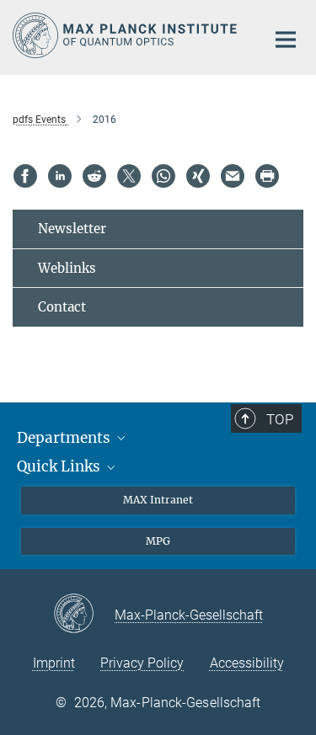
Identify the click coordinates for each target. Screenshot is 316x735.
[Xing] (198, 176)
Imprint (54, 663)
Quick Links (60, 466)
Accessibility (247, 663)
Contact (62, 307)
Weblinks (67, 268)
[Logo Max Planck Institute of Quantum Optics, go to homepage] (126, 35)
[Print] (267, 176)
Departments (65, 437)
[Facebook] (25, 176)
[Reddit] (94, 176)
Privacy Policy (142, 663)
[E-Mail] (232, 176)
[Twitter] (129, 176)
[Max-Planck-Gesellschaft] (84, 614)
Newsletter (72, 229)
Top (279, 419)
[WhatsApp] (163, 176)
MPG (158, 541)
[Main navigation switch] (286, 39)
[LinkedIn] (59, 176)
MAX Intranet (158, 499)
